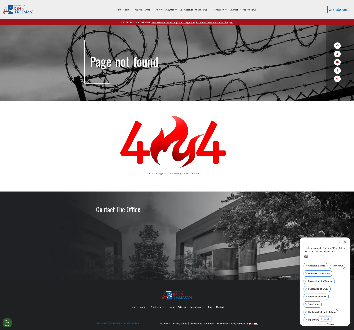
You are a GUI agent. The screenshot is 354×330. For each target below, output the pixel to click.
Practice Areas (157, 307)
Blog (209, 307)
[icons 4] (337, 70)
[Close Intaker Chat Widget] (345, 242)
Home (133, 307)
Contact (220, 307)
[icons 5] (337, 79)
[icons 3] (337, 62)
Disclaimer (164, 323)
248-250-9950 (339, 10)
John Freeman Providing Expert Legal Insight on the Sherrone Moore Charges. (192, 22)
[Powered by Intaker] (330, 324)
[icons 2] (337, 54)
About (143, 307)
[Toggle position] (339, 242)
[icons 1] (337, 45)
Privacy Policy (179, 323)
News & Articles (177, 307)
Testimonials (196, 307)
